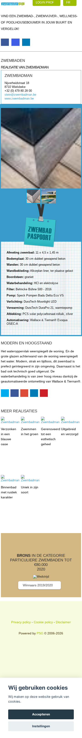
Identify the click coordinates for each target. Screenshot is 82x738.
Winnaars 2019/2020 (38, 585)
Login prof (45, 2)
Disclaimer (63, 622)
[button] (5, 148)
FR (68, 2)
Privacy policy (21, 622)
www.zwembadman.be (19, 98)
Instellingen (41, 726)
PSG (40, 633)
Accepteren (41, 714)
